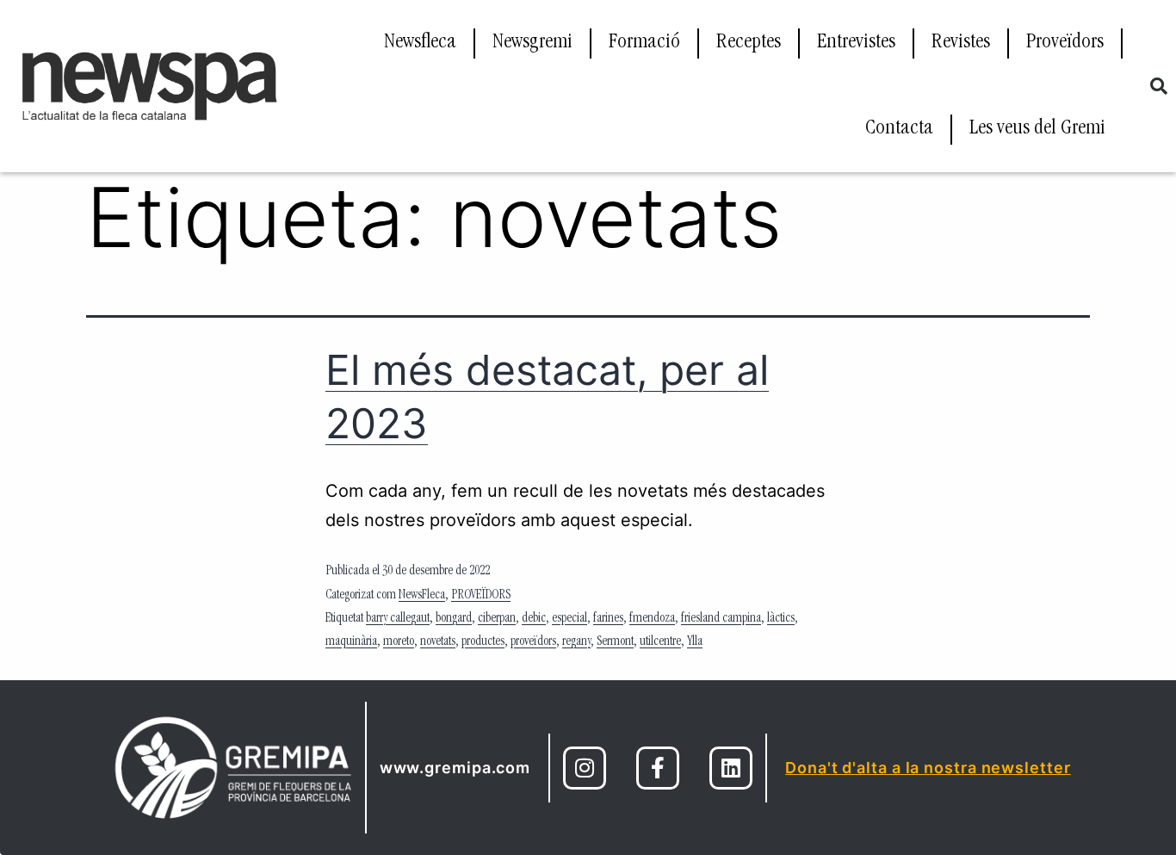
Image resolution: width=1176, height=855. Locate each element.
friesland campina (721, 619)
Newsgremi (532, 43)
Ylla (695, 642)
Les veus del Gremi (1037, 129)
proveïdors (533, 642)
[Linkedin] (730, 768)
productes (482, 642)
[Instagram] (584, 768)
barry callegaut (398, 619)
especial (569, 619)
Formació (644, 43)
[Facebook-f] (657, 768)
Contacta (899, 129)
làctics (781, 619)
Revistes (961, 43)
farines (608, 619)
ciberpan (497, 619)
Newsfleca (420, 43)
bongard (454, 619)
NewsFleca (422, 596)
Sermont (615, 642)
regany (576, 642)
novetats (437, 642)
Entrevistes (856, 43)
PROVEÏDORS (481, 596)
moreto (398, 642)
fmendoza (652, 619)
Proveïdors (1065, 43)
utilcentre (660, 642)
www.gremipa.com (455, 768)
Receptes (748, 43)
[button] (1159, 86)
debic (534, 619)
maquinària (351, 642)
